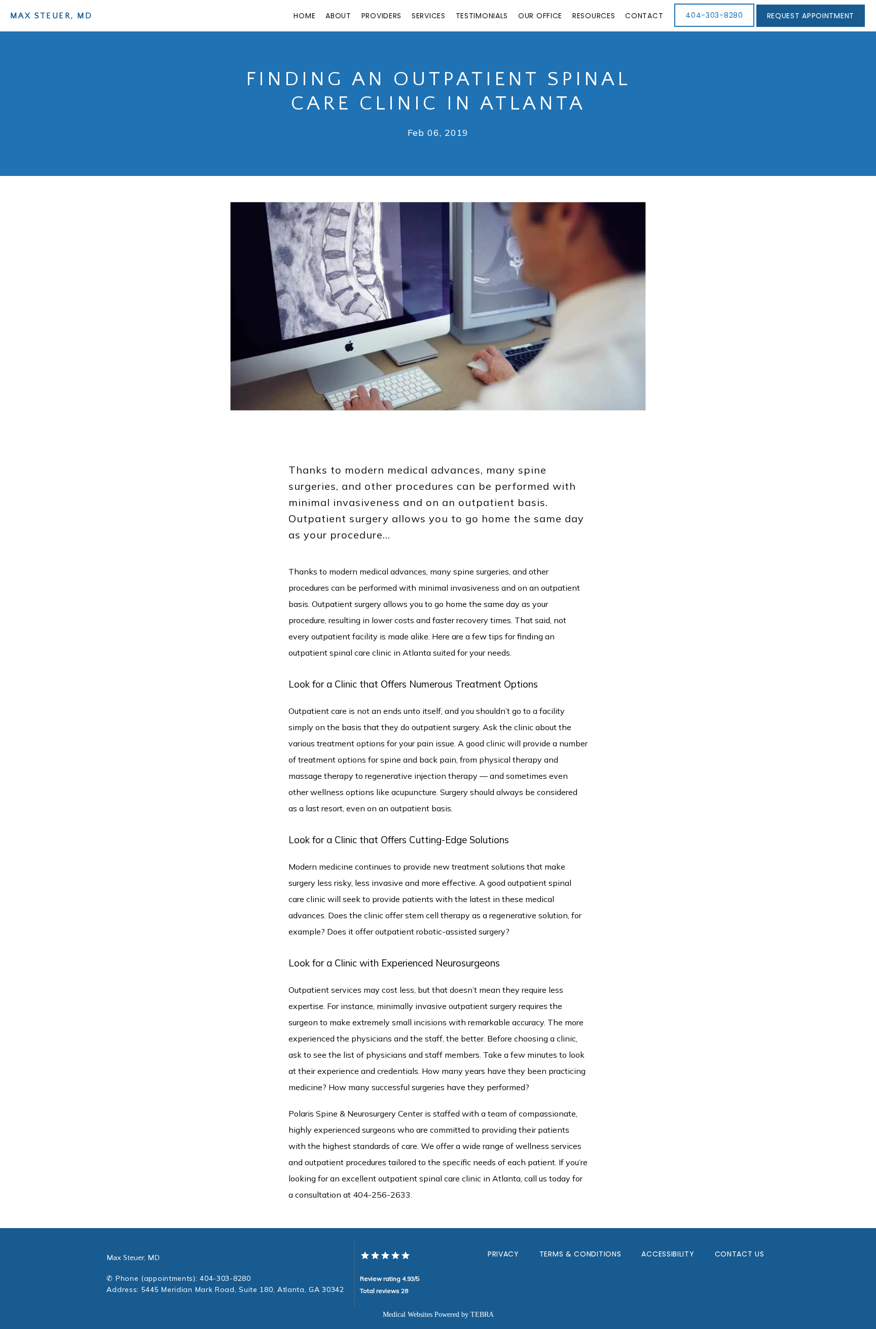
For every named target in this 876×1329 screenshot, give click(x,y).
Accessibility (667, 1254)
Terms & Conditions (580, 1254)
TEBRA (482, 1314)
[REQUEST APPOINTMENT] (810, 25)
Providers (381, 16)
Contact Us (739, 1254)
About (338, 16)
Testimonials (482, 16)
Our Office (540, 16)
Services (429, 16)
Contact (644, 16)
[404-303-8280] (714, 25)
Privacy (503, 1254)
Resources (593, 16)
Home (304, 16)
